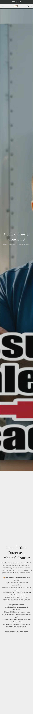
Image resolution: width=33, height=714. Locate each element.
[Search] (28, 6)
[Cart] (31, 6)
